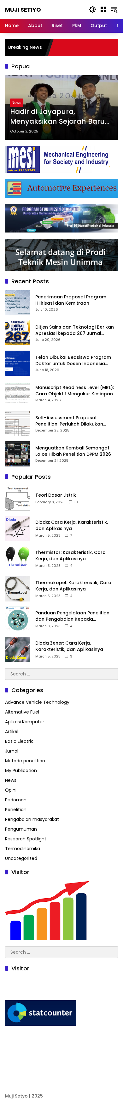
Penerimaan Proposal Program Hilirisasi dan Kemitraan (70, 300)
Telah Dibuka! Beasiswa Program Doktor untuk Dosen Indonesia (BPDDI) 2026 (73, 360)
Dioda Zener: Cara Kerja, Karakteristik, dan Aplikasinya (69, 646)
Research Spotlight (25, 839)
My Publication (21, 770)
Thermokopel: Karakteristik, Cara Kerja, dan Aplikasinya (73, 586)
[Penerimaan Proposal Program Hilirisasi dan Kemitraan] (17, 302)
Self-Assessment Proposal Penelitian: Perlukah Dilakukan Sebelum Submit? (69, 421)
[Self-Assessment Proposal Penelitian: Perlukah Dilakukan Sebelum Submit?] (17, 423)
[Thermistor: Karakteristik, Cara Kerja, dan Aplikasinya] (17, 558)
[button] (93, 9)
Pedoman (15, 800)
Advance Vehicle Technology (37, 702)
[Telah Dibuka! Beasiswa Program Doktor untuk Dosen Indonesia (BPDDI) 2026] (17, 363)
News (16, 102)
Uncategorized (21, 858)
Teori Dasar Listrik (55, 495)
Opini (10, 790)
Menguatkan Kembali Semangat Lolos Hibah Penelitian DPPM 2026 (73, 451)
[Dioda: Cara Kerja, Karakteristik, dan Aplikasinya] (17, 528)
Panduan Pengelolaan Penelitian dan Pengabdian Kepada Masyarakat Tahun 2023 (72, 616)
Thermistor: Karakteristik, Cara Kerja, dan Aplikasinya (70, 556)
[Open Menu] (103, 9)
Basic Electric (19, 741)
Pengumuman (21, 829)
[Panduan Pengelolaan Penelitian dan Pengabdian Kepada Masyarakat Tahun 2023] (17, 619)
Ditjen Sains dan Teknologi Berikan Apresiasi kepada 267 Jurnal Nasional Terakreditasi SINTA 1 (74, 330)
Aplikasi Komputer (24, 722)
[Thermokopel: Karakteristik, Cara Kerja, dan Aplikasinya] (17, 588)
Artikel (11, 731)
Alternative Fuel (22, 712)
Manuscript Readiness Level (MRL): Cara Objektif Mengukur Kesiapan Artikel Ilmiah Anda (74, 391)
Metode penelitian (25, 761)
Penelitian (15, 809)
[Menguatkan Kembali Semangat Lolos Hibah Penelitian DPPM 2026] (17, 453)
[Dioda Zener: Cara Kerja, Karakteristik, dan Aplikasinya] (17, 649)
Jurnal (11, 751)
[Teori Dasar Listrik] (17, 498)
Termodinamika (22, 848)
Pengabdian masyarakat (32, 819)
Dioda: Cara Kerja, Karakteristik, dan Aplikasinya (71, 525)
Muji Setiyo (23, 10)
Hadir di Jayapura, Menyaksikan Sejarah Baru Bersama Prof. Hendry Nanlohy (57, 117)
